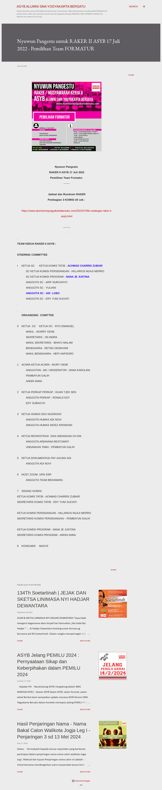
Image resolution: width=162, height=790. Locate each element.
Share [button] (131, 75)
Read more (85, 641)
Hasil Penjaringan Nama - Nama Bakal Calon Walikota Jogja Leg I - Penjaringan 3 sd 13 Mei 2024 (53, 730)
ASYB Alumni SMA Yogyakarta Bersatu (51, 6)
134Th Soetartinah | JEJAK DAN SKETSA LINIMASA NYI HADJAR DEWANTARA (53, 599)
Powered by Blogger (82, 781)
